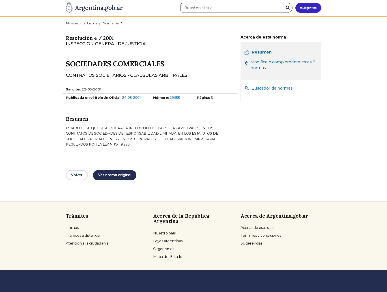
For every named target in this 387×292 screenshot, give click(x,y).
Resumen (262, 52)
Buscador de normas (272, 88)
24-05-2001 (131, 97)
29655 (175, 97)
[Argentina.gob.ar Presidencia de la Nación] (94, 8)
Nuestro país (164, 233)
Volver (77, 175)
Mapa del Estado (167, 257)
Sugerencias (251, 243)
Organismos (163, 249)
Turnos (72, 227)
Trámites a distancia (83, 235)
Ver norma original (114, 175)
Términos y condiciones (261, 235)
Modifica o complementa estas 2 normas (283, 65)
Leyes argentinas (168, 241)
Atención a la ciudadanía (87, 243)
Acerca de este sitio (257, 227)
